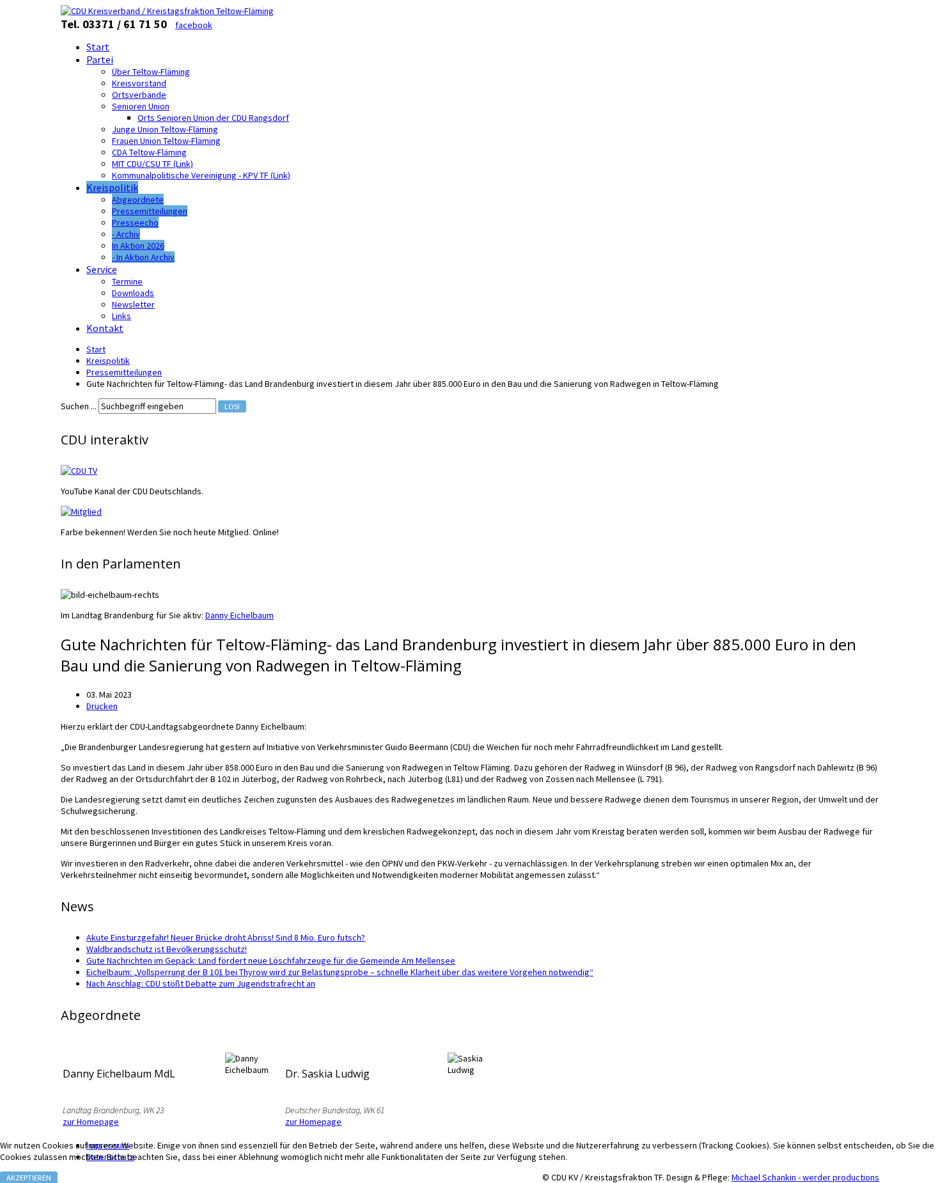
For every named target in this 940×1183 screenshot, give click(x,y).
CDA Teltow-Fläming (149, 152)
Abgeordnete (138, 199)
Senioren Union (140, 106)
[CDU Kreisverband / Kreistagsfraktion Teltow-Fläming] (167, 11)
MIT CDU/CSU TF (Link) (152, 163)
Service (101, 269)
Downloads (133, 293)
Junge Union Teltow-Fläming (165, 129)
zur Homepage (91, 1121)
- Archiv (126, 234)
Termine (127, 281)
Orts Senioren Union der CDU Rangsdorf (213, 117)
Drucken (102, 706)
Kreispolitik (112, 187)
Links (121, 316)
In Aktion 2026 (138, 245)
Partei (99, 59)
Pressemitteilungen (149, 211)
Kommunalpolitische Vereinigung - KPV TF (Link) (201, 175)
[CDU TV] (79, 470)
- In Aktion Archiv (143, 257)
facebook (193, 25)
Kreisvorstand (139, 83)
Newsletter (133, 304)
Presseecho (135, 222)
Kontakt (104, 328)
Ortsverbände (139, 94)
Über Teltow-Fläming (151, 71)
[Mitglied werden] (81, 511)
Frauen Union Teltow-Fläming (166, 140)
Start (97, 46)
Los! (232, 406)
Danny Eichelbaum (239, 615)
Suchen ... (79, 406)
